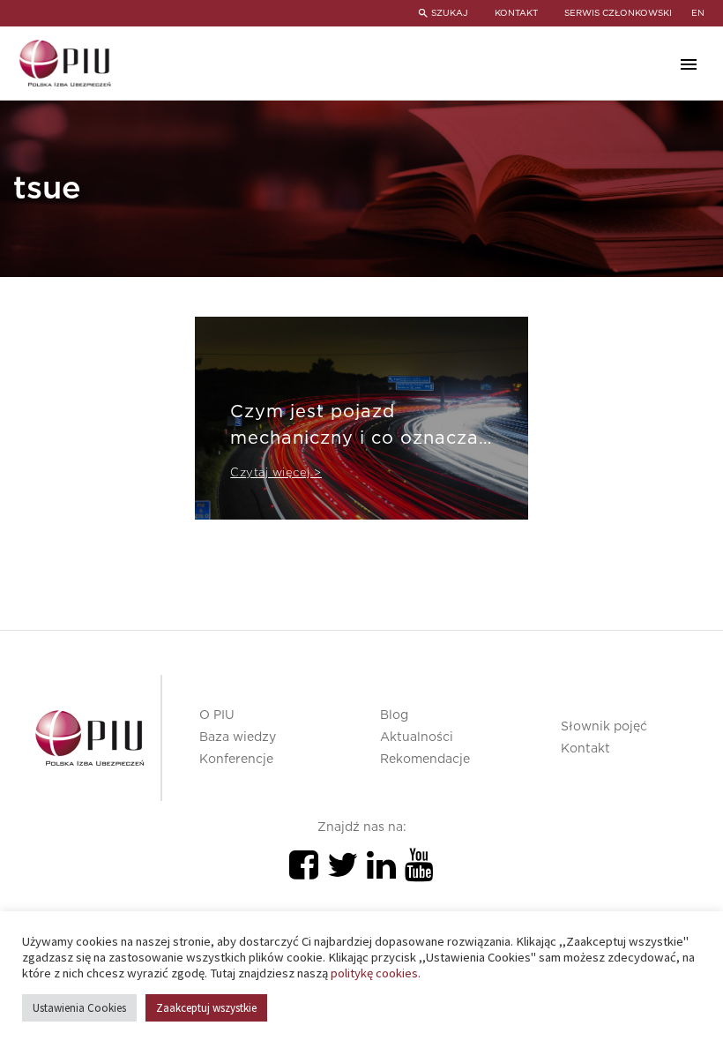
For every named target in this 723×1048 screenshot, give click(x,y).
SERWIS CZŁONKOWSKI (618, 13)
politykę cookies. (376, 973)
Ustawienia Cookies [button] (79, 1007)
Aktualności (416, 737)
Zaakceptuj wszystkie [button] (206, 1007)
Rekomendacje (425, 759)
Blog (394, 715)
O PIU (217, 715)
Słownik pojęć (604, 727)
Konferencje (236, 759)
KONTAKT (516, 13)
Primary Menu (688, 64)
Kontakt (585, 749)
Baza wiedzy (237, 737)
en (697, 13)
